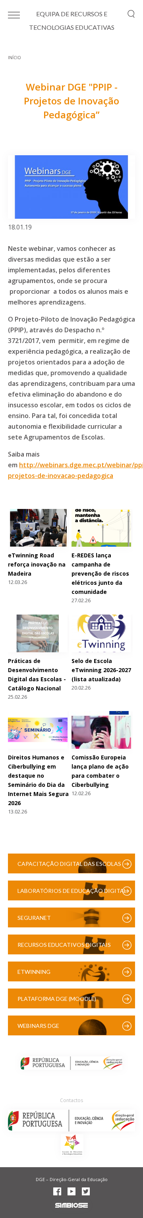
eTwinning (33, 971)
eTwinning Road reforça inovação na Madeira (37, 564)
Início (14, 57)
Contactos (71, 1100)
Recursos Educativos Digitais (64, 944)
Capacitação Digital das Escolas (69, 863)
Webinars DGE (38, 1025)
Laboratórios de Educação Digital (72, 890)
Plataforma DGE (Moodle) (56, 998)
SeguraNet (34, 917)
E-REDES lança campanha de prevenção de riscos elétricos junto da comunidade (100, 573)
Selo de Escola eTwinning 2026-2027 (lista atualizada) (101, 670)
